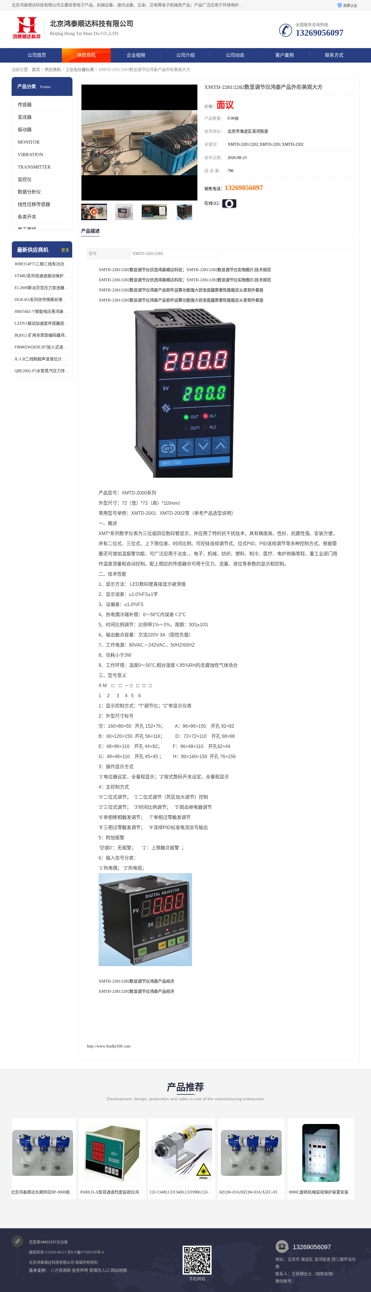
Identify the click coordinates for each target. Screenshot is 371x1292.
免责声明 (80, 1270)
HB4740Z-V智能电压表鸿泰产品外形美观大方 (42, 311)
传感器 (25, 104)
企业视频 (136, 55)
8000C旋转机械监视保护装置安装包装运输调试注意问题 (272, 1192)
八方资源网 (60, 1270)
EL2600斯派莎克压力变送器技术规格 (42, 288)
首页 (36, 69)
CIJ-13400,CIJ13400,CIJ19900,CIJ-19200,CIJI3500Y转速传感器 (137, 1192)
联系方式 (334, 55)
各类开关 (27, 216)
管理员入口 (99, 1270)
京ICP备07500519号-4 (85, 1252)
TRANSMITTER (34, 167)
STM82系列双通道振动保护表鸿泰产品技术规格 (42, 276)
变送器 (25, 117)
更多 (65, 250)
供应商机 (86, 55)
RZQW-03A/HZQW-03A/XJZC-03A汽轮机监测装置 (196, 1192)
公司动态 (235, 55)
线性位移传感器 (34, 204)
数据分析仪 (29, 191)
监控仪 (25, 179)
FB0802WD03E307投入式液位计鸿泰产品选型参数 (42, 347)
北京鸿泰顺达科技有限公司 (51, 1262)
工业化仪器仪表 (80, 69)
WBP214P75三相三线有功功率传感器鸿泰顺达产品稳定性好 (42, 264)
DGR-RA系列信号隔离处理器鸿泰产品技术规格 (42, 300)
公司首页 (37, 55)
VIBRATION (30, 154)
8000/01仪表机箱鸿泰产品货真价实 (323, 1192)
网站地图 (119, 1270)
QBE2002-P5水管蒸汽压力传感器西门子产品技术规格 (42, 371)
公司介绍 (185, 55)
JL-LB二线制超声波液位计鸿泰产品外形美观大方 (42, 359)
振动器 (25, 129)
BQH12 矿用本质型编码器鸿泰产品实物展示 (42, 335)
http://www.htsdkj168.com (108, 1046)
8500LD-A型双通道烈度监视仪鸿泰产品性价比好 (56, 1192)
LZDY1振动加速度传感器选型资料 (42, 323)
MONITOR (29, 142)
